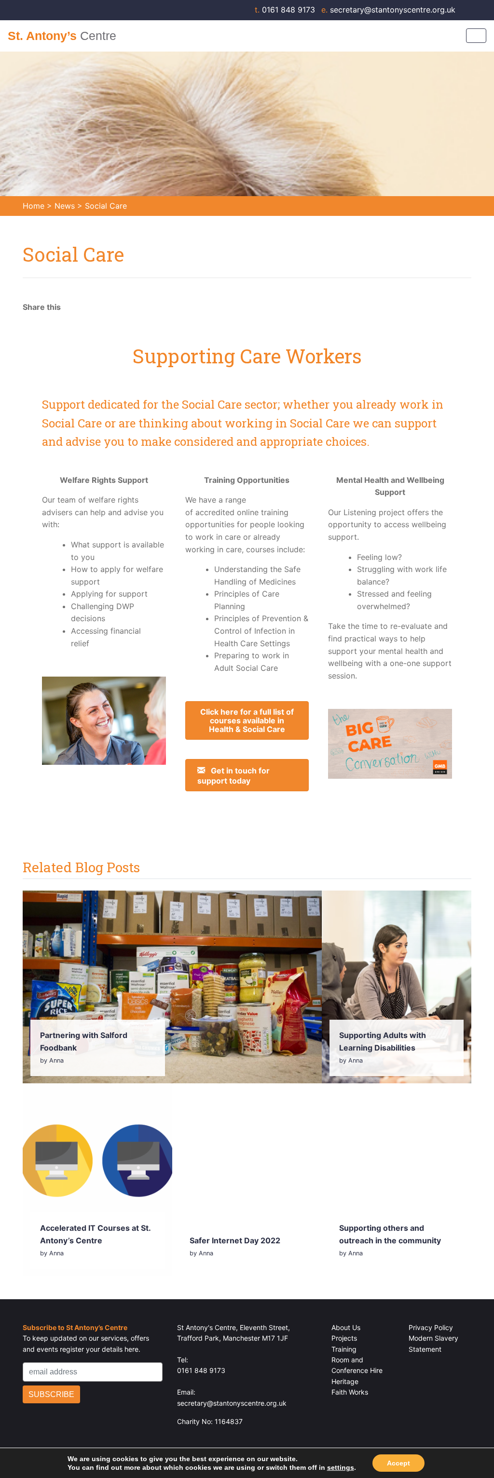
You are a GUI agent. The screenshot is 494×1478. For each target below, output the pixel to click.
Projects (344, 1338)
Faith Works (349, 1392)
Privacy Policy (431, 1327)
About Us (345, 1327)
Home (33, 206)
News (65, 206)
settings (340, 1467)
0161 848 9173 (286, 9)
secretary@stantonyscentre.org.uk (388, 9)
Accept (398, 1463)
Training (344, 1349)
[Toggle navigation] (476, 35)
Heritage (344, 1381)
